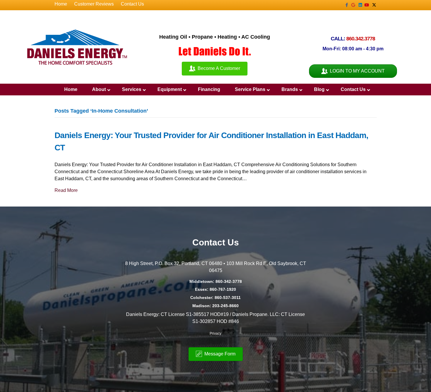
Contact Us (132, 3)
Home (61, 3)
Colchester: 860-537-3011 (215, 297)
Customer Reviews (94, 3)
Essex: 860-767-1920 (215, 289)
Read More (66, 190)
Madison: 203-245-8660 (215, 305)
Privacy (215, 333)
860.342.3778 (360, 39)
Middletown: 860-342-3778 (215, 281)
